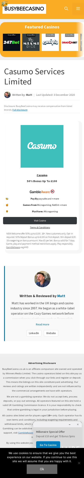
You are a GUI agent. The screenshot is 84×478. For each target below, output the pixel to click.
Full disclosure (19, 109)
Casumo (42, 175)
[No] (79, 463)
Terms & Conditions (40, 227)
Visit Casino (40, 220)
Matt (29, 95)
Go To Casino (48, 445)
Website (51, 333)
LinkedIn (34, 333)
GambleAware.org (28, 432)
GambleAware (13, 247)
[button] (66, 9)
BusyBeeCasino (24, 8)
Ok (42, 469)
